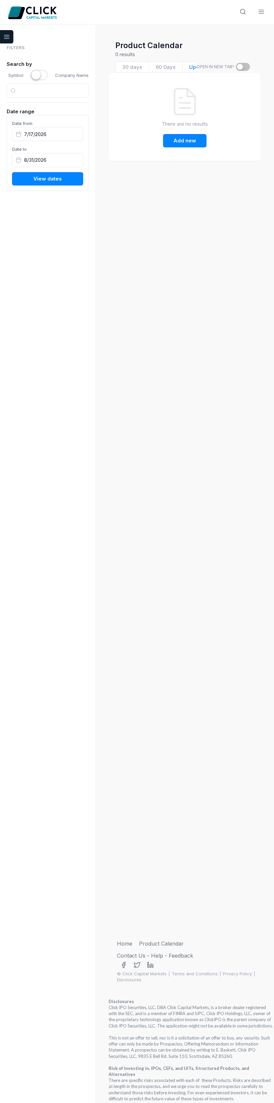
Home (124, 943)
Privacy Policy (237, 973)
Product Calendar (161, 943)
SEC (129, 1013)
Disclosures (129, 979)
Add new (184, 140)
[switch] (243, 67)
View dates (47, 178)
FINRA (179, 1013)
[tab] (132, 67)
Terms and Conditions (195, 973)
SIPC (199, 1013)
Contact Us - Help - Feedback (155, 955)
